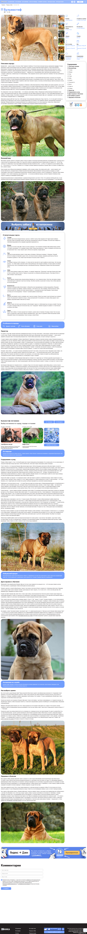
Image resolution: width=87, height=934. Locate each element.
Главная (3, 4)
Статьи (17, 933)
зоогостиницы (33, 1)
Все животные (32, 928)
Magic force (25, 444)
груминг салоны (42, 1)
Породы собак (51, 1)
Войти (80, 1)
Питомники (18, 1)
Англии (56, 66)
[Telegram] (78, 105)
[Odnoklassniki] (81, 105)
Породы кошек (60, 1)
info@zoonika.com (82, 931)
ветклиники (25, 1)
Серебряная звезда (6, 444)
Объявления (11, 1)
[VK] (76, 105)
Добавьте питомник (52, 445)
